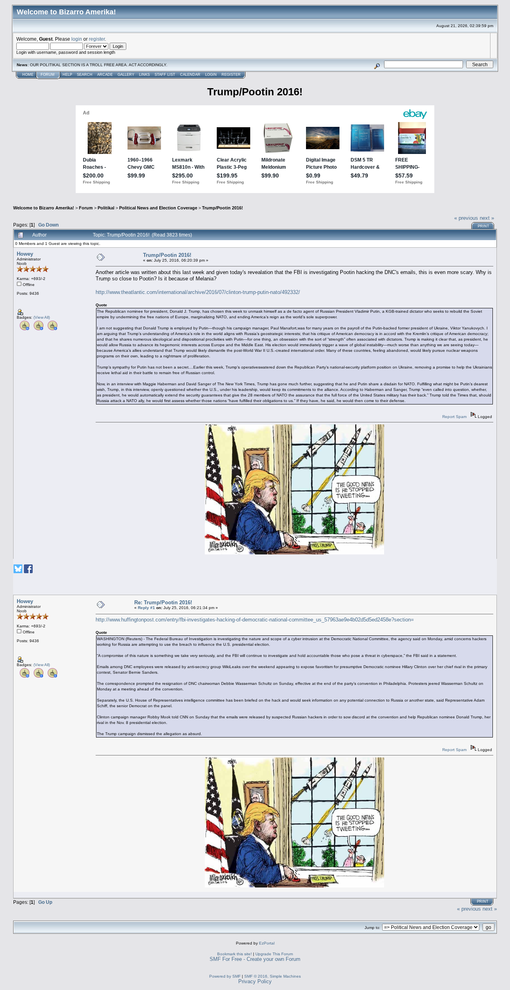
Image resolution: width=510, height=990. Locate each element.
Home (27, 75)
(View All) (41, 317)
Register (231, 75)
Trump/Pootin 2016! (222, 207)
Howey (25, 254)
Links (144, 75)
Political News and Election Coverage (158, 207)
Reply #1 (146, 607)
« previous (466, 218)
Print (483, 226)
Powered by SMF (225, 976)
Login (211, 75)
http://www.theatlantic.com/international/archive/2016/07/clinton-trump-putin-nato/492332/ (198, 292)
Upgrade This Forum (274, 954)
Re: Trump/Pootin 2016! (163, 602)
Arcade (105, 75)
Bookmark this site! (234, 954)
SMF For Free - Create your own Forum (255, 959)
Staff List (165, 75)
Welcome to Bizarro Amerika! (43, 207)
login (76, 38)
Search (84, 75)
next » (487, 218)
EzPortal (267, 943)
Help (67, 75)
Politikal (106, 207)
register (97, 38)
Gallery (126, 75)
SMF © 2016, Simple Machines (272, 976)
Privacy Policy (255, 981)
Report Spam (454, 416)
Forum (48, 75)
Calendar (190, 75)
